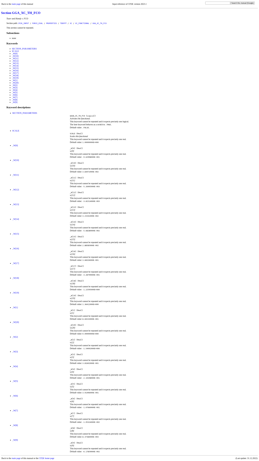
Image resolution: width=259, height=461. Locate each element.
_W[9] (14, 102)
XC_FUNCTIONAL (82, 23)
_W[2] (14, 85)
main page (16, 4)
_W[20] (15, 83)
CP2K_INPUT (23, 23)
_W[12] (15, 61)
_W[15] (15, 68)
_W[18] (15, 75)
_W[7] (14, 97)
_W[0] (14, 53)
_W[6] (14, 95)
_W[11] (15, 58)
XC (71, 23)
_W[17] (15, 73)
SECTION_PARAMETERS (24, 49)
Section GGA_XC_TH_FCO (20, 13)
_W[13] (15, 63)
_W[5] (14, 92)
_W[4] (14, 90)
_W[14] (15, 66)
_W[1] (14, 80)
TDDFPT (63, 23)
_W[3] (14, 87)
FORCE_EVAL (37, 23)
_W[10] (15, 56)
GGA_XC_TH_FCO (100, 23)
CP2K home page (46, 458)
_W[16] (15, 70)
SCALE (15, 51)
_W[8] (14, 100)
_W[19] (15, 78)
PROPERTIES (51, 23)
